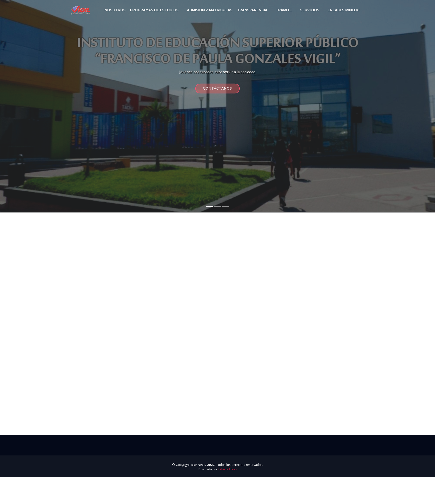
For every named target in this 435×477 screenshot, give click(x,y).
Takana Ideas (227, 469)
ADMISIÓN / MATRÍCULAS (209, 10)
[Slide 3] (225, 206)
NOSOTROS (115, 10)
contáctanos (217, 88)
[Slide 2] (217, 206)
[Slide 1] (209, 206)
